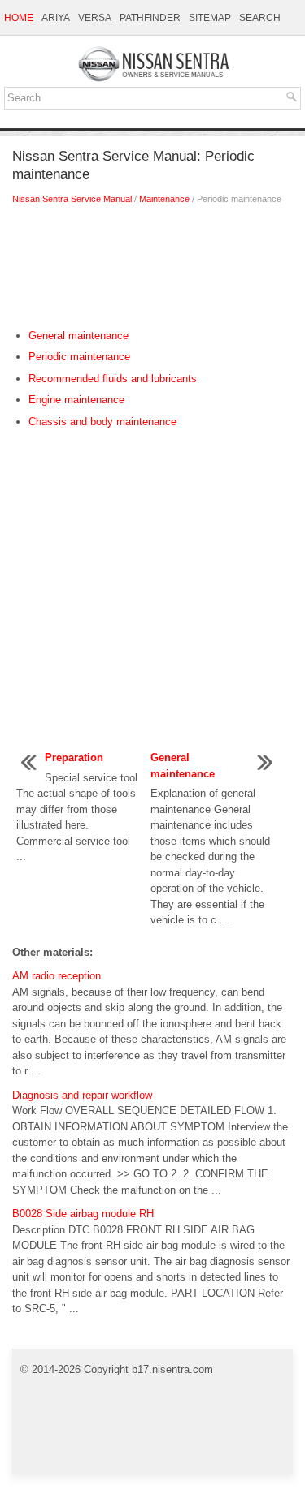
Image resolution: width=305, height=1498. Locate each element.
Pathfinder (150, 18)
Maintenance (164, 199)
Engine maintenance (76, 400)
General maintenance (78, 335)
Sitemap (210, 18)
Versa (94, 18)
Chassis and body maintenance (102, 421)
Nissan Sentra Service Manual (72, 199)
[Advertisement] (152, 271)
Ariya (55, 18)
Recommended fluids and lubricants (112, 378)
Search (260, 18)
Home (18, 18)
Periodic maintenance (79, 357)
